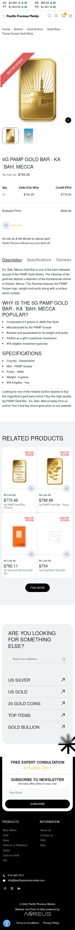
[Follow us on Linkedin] (19, 888)
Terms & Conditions (27, 923)
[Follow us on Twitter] (12, 888)
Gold (5, 835)
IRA (5, 860)
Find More (37, 587)
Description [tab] (12, 259)
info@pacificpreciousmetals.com (26, 880)
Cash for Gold (11, 855)
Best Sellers (10, 830)
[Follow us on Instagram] (5, 888)
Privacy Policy (51, 923)
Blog (43, 845)
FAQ (43, 840)
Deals (6, 850)
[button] (7, 923)
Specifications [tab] (39, 259)
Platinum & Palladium (15, 845)
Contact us (46, 835)
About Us (45, 830)
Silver (6, 840)
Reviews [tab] (63, 259)
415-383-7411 (37, 767)
